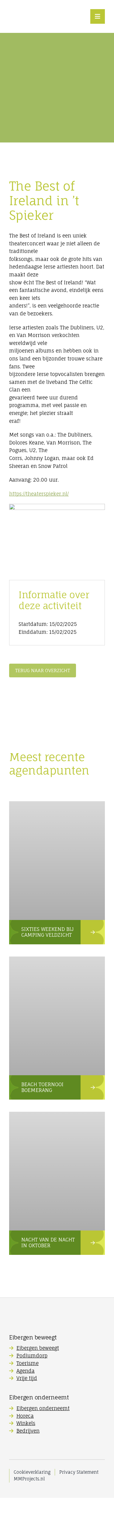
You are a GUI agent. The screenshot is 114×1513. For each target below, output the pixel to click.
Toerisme (27, 1363)
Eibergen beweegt (37, 1348)
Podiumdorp (31, 1356)
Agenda (25, 1371)
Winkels (25, 1423)
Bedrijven (28, 1431)
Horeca (25, 1416)
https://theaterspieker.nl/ (39, 494)
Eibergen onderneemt (43, 1408)
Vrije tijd (26, 1378)
